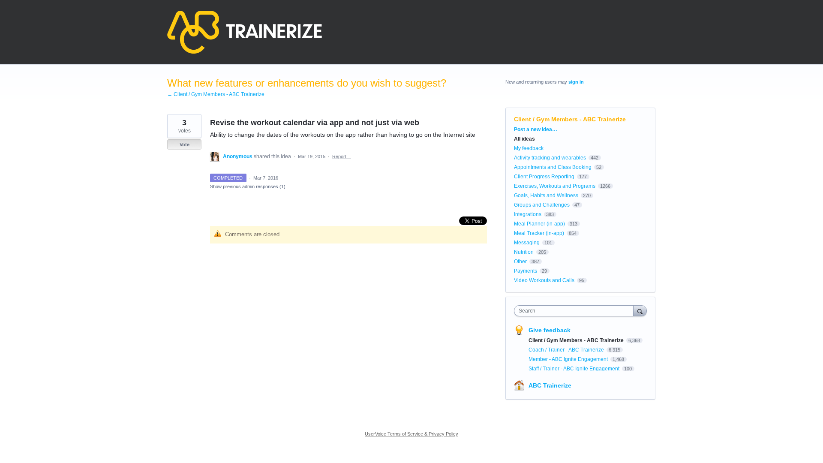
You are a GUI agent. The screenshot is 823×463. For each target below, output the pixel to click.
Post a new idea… (535, 129)
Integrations (527, 214)
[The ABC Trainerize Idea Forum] (244, 32)
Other (520, 262)
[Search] (640, 310)
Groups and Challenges (542, 205)
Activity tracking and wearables (550, 158)
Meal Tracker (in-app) (539, 233)
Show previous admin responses (247, 186)
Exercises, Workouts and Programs (554, 186)
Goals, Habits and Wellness (546, 195)
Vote (184, 144)
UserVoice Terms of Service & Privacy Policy (411, 433)
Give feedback (550, 330)
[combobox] (576, 311)
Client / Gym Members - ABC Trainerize (570, 119)
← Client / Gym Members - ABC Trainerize (215, 94)
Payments (525, 271)
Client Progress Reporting (544, 177)
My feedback (529, 148)
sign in (576, 81)
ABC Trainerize (550, 385)
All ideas (524, 139)
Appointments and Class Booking (553, 167)
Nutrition (524, 252)
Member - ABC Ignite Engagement (569, 359)
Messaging (527, 243)
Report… (341, 156)
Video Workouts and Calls (544, 280)
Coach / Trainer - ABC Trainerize (567, 350)
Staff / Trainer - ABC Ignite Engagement (575, 369)
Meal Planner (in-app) (539, 224)
